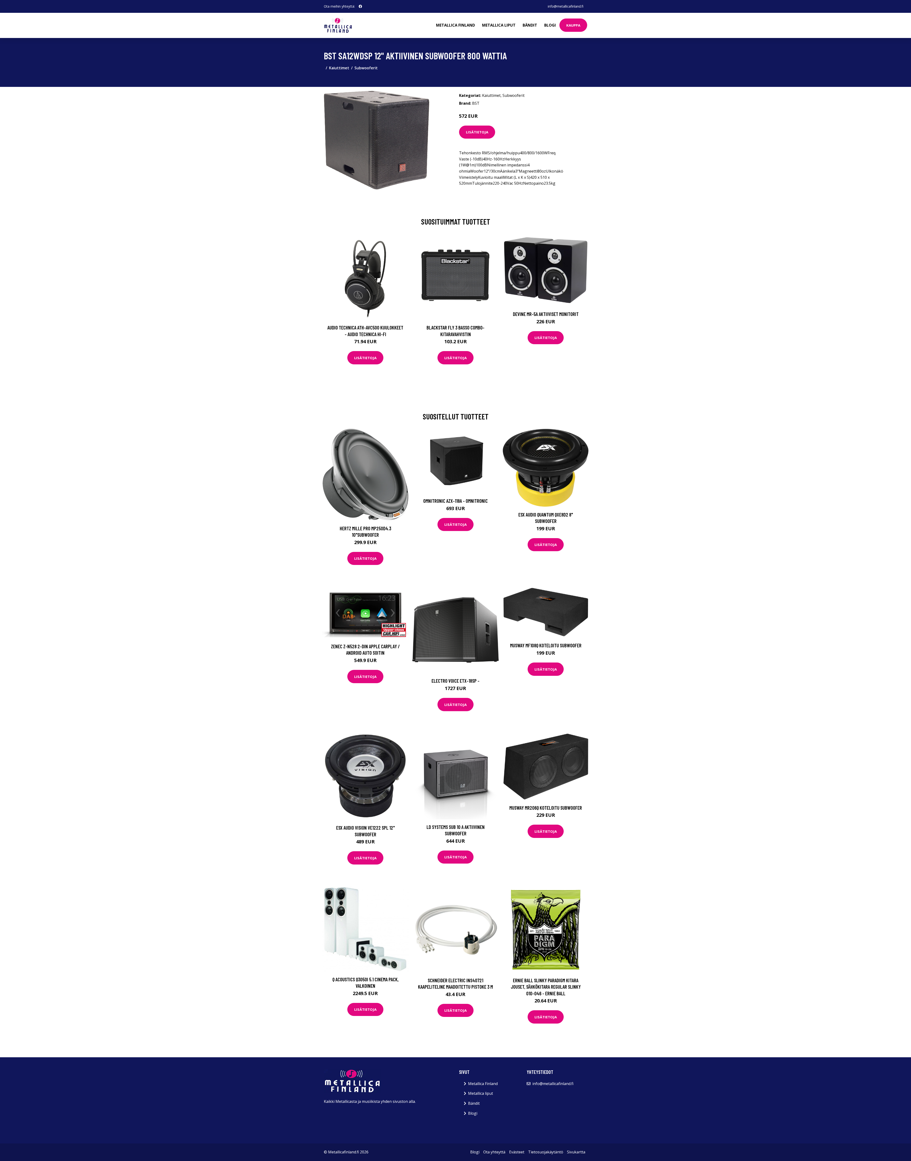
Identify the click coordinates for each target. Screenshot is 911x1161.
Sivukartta (576, 1152)
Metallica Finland (455, 25)
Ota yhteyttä (494, 1152)
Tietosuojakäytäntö (545, 1152)
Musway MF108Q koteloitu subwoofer (545, 645)
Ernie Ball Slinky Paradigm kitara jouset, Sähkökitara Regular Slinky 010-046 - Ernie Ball (546, 986)
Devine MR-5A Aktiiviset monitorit (546, 314)
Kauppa (573, 25)
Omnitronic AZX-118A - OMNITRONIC (455, 501)
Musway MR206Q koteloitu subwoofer (545, 808)
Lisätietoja (477, 132)
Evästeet (516, 1152)
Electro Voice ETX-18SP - (455, 681)
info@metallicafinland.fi (565, 6)
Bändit (530, 25)
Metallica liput (499, 25)
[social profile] (360, 6)
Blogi (550, 25)
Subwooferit (366, 68)
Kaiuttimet (339, 68)
